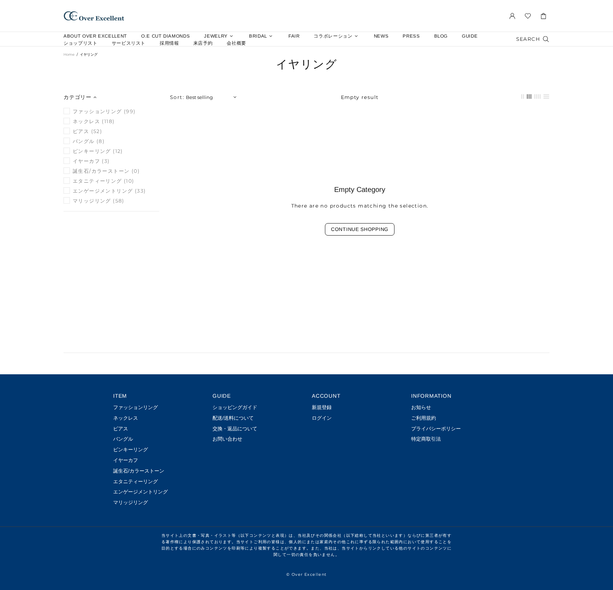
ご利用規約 (423, 418)
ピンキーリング (130, 449)
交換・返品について (234, 428)
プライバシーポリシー (436, 428)
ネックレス (125, 418)
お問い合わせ (227, 439)
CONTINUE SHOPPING (359, 229)
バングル (123, 439)
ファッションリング (135, 407)
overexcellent (94, 16)
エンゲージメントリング (140, 492)
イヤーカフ (125, 460)
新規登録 (322, 407)
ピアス (120, 428)
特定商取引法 (426, 439)
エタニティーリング (135, 481)
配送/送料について (233, 418)
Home (68, 54)
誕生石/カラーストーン (138, 471)
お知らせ (421, 407)
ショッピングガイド (234, 407)
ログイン (322, 418)
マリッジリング (130, 502)
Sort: (177, 97)
